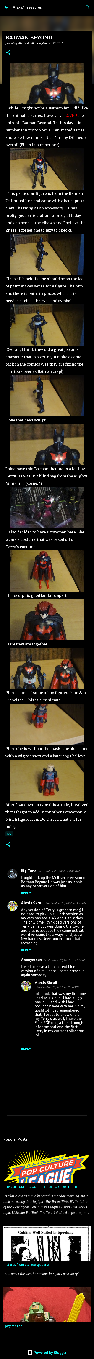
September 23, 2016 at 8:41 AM (58, 871)
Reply (26, 893)
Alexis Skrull (32, 903)
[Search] (87, 7)
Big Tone (29, 871)
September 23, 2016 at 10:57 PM (58, 987)
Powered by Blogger (50, 1353)
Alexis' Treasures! (28, 7)
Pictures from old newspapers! (26, 1265)
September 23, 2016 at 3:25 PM (65, 903)
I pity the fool (13, 1326)
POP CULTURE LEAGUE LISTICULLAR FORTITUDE (40, 1187)
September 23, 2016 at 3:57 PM (64, 960)
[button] (8, 53)
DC (9, 833)
